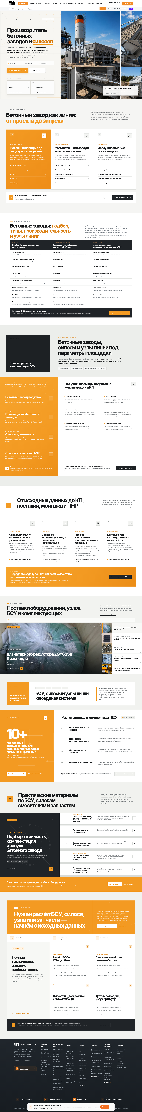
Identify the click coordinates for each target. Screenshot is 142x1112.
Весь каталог (83, 1085)
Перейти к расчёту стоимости (119, 313)
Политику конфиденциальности (84, 1107)
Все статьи (107, 1049)
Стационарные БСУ (58, 1049)
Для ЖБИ (43, 1070)
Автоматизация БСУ (58, 1087)
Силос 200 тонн (70, 1058)
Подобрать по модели (96, 1077)
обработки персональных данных (43, 1108)
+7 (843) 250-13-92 (20, 939)
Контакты (99, 3)
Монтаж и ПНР (45, 1077)
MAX (131, 8)
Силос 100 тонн (70, 1056)
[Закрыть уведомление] (111, 1107)
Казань (109, 8)
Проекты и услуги (121, 1049)
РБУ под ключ (44, 1060)
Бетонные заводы (45, 1049)
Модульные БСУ (57, 1054)
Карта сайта (125, 1108)
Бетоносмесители (84, 1049)
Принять (104, 1107)
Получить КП (127, 3)
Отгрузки (107, 1082)
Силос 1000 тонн (70, 1065)
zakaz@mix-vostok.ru (121, 8)
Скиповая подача (57, 1064)
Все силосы (69, 1049)
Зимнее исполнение (58, 1089)
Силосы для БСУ (57, 1076)
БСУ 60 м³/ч (56, 1056)
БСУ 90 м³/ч (56, 1059)
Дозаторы (81, 1075)
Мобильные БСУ (57, 1052)
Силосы (81, 1051)
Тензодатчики (82, 1078)
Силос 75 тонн (69, 1053)
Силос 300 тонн (70, 1061)
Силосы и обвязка (109, 1070)
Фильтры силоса (83, 1065)
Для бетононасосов (96, 1053)
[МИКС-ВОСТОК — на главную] (12, 3)
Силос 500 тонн (70, 1063)
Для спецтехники (96, 1069)
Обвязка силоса (83, 1063)
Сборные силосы (70, 1068)
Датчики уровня (83, 1072)
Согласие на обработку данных (115, 1108)
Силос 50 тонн (69, 1051)
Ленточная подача (58, 1066)
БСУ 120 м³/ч (56, 1061)
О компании (90, 3)
